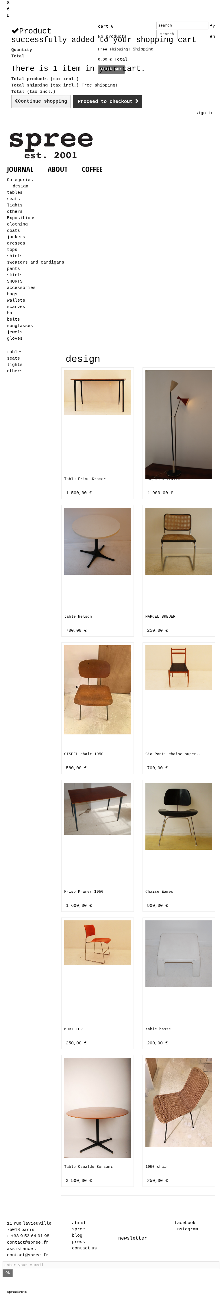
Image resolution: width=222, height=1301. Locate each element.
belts (13, 319)
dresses (16, 243)
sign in (204, 113)
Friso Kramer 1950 (83, 892)
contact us (84, 1248)
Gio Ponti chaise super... (174, 754)
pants (13, 268)
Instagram (186, 1229)
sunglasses (20, 326)
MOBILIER (73, 1029)
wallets (16, 300)
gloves (15, 338)
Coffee (92, 169)
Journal (20, 169)
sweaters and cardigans (35, 262)
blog (77, 1235)
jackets (16, 237)
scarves (16, 306)
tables (15, 192)
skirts (15, 275)
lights (15, 205)
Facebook (185, 1223)
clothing (17, 224)
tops (12, 249)
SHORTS (15, 281)
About (58, 169)
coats (13, 230)
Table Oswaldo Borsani (88, 1167)
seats (13, 199)
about (79, 1223)
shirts (15, 256)
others (15, 211)
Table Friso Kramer (85, 479)
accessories (21, 287)
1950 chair (157, 1167)
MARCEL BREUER (160, 616)
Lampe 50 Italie (162, 479)
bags (12, 294)
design (20, 186)
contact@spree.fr (28, 1242)
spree (78, 1229)
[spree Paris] (52, 145)
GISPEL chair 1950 (83, 754)
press (78, 1242)
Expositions (21, 218)
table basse (158, 1029)
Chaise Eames (159, 892)
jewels (15, 332)
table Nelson (78, 616)
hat (11, 313)
